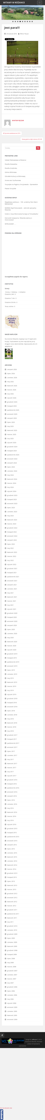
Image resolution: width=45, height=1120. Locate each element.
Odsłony (14, 292)
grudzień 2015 (12, 828)
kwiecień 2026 (12, 386)
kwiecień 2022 (12, 552)
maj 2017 (10, 759)
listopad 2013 (12, 877)
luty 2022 (10, 560)
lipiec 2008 (11, 958)
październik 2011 (13, 914)
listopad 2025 (12, 406)
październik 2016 (13, 788)
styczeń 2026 (11, 398)
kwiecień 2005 (12, 1015)
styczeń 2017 (11, 776)
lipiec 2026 (11, 373)
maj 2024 (10, 475)
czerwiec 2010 (12, 930)
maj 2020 (10, 638)
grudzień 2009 (12, 934)
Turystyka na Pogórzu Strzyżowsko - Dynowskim (21, 184)
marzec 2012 (11, 906)
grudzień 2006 (12, 987)
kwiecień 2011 (12, 918)
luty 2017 (10, 772)
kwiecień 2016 (12, 812)
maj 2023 (10, 516)
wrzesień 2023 (12, 503)
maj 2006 (10, 999)
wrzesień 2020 (12, 621)
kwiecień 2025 (12, 430)
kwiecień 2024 (12, 479)
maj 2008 (10, 963)
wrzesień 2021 (12, 581)
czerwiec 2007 (12, 975)
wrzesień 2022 (12, 536)
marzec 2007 (11, 979)
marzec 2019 (11, 686)
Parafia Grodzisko (11, 168)
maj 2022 (10, 548)
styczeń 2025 (11, 443)
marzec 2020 (11, 646)
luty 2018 (10, 731)
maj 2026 (10, 382)
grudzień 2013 (12, 873)
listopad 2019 (12, 658)
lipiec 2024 (11, 467)
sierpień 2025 (12, 418)
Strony (7, 292)
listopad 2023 (12, 499)
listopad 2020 (12, 617)
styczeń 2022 (11, 564)
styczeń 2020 (11, 650)
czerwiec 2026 (12, 378)
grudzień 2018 (12, 698)
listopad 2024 (12, 451)
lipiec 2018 (11, 711)
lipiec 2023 (11, 508)
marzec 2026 (11, 390)
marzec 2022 (11, 556)
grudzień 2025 (12, 402)
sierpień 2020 (12, 625)
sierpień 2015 (12, 845)
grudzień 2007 (12, 971)
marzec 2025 (11, 434)
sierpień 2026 (12, 369)
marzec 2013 (11, 889)
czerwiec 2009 (12, 942)
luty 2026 (10, 394)
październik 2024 (13, 455)
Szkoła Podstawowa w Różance (15, 160)
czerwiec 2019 (12, 674)
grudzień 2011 (12, 910)
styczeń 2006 (11, 1003)
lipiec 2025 (11, 422)
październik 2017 (13, 743)
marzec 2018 (11, 727)
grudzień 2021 (12, 568)
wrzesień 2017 (12, 747)
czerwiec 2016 (12, 804)
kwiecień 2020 (12, 642)
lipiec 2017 (11, 751)
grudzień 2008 (12, 950)
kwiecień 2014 (12, 865)
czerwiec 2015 (12, 853)
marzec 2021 (11, 601)
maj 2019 (10, 678)
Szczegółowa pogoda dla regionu (16, 277)
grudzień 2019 (12, 654)
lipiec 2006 (11, 991)
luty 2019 (10, 690)
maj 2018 (10, 719)
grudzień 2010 (12, 926)
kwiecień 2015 (12, 857)
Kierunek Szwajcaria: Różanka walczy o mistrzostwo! (18, 219)
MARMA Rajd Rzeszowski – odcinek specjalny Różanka (20, 209)
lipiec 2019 (11, 670)
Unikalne (22, 292)
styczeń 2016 (11, 824)
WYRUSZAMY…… (10, 224)
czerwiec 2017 (12, 755)
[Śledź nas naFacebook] (2, 1035)
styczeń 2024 (11, 491)
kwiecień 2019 (12, 682)
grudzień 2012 (12, 893)
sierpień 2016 (12, 796)
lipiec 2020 (11, 629)
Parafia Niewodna (11, 164)
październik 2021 (13, 577)
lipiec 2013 (11, 881)
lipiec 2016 (11, 800)
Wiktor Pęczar (24, 34)
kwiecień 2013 (12, 885)
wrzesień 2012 (12, 898)
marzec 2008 (11, 967)
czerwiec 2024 (12, 471)
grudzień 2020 (12, 613)
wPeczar (34, 1039)
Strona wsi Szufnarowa (13, 180)
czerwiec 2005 (12, 1011)
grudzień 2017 (12, 735)
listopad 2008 (12, 954)
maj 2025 (10, 426)
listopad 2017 (12, 739)
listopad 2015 (12, 833)
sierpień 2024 (12, 463)
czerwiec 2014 (12, 861)
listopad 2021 (12, 573)
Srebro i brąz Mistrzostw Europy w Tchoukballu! (21, 214)
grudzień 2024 (12, 447)
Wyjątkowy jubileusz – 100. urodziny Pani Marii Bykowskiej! (21, 203)
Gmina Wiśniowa (11, 172)
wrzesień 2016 (12, 792)
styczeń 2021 (11, 609)
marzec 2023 (11, 524)
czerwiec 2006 (12, 995)
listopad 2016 (12, 784)
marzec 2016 (11, 816)
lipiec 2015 (11, 849)
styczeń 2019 (11, 694)
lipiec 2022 (11, 544)
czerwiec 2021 (12, 589)
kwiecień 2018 (12, 723)
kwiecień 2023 (12, 520)
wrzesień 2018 (12, 707)
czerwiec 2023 (12, 512)
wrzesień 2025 (12, 414)
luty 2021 (10, 605)
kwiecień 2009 (12, 946)
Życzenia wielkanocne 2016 (12, 133)
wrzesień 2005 (12, 1007)
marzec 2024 (11, 483)
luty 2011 (10, 922)
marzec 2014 (11, 869)
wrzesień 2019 (12, 666)
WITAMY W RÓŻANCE (14, 2)
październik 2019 (13, 662)
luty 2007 (10, 983)
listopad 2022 (12, 532)
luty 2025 (10, 438)
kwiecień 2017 (12, 763)
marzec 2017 (11, 768)
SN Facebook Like (6, 1108)
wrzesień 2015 (12, 841)
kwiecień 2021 (12, 597)
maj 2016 (10, 808)
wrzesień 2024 (12, 459)
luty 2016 (10, 820)
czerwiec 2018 (12, 715)
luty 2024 (10, 487)
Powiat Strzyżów (10, 188)
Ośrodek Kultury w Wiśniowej (15, 176)
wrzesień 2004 (12, 1019)
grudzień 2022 (12, 528)
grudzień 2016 (12, 780)
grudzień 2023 (12, 495)
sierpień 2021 (12, 585)
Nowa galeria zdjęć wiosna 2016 (31, 139)
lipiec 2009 (11, 938)
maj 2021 (10, 593)
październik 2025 (13, 410)
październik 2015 (13, 837)
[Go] (38, 148)
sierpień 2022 (12, 540)
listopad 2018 (12, 703)
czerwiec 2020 (12, 633)
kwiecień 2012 (12, 902)
